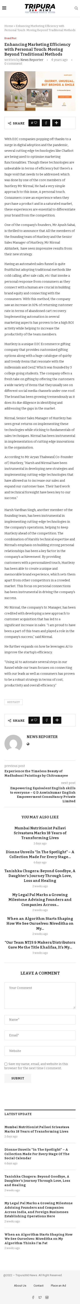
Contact (39, 1285)
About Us (20, 1285)
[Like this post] (35, 122)
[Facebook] (33, 1298)
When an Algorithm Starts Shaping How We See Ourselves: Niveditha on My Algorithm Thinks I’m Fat (38, 1239)
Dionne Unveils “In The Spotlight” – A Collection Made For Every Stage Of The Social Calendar (37, 1154)
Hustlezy (13, 702)
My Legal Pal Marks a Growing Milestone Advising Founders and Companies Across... (40, 900)
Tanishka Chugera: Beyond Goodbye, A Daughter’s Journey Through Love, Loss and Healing (40, 876)
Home (8, 26)
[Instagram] (47, 1298)
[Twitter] (40, 1298)
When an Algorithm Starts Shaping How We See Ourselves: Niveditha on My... (40, 924)
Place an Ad (58, 1285)
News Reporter (31, 60)
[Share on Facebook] (46, 122)
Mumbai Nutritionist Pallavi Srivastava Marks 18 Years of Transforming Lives (40, 833)
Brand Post (10, 38)
